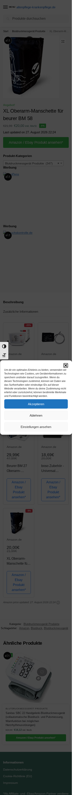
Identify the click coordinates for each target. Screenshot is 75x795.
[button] (66, 365)
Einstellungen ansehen (36, 426)
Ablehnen (36, 415)
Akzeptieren (36, 404)
